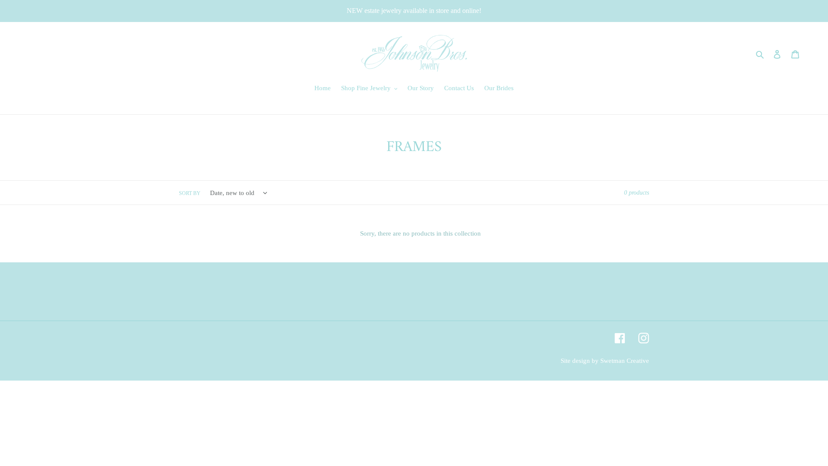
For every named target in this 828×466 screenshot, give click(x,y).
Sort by (190, 193)
